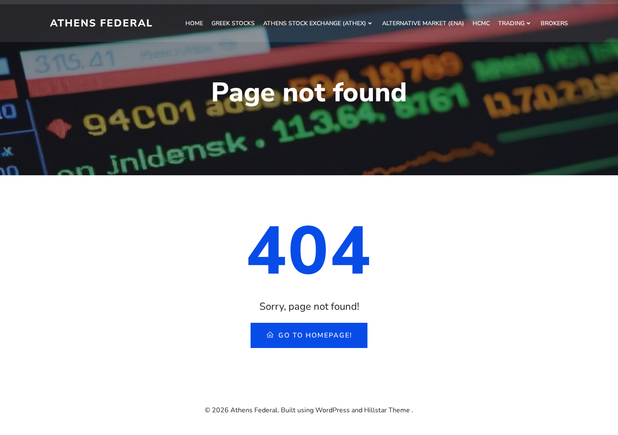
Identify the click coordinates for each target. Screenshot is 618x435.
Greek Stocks (233, 23)
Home (194, 23)
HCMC (481, 23)
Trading (511, 23)
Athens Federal (101, 23)
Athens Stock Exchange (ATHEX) (314, 23)
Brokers (554, 23)
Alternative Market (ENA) (423, 23)
